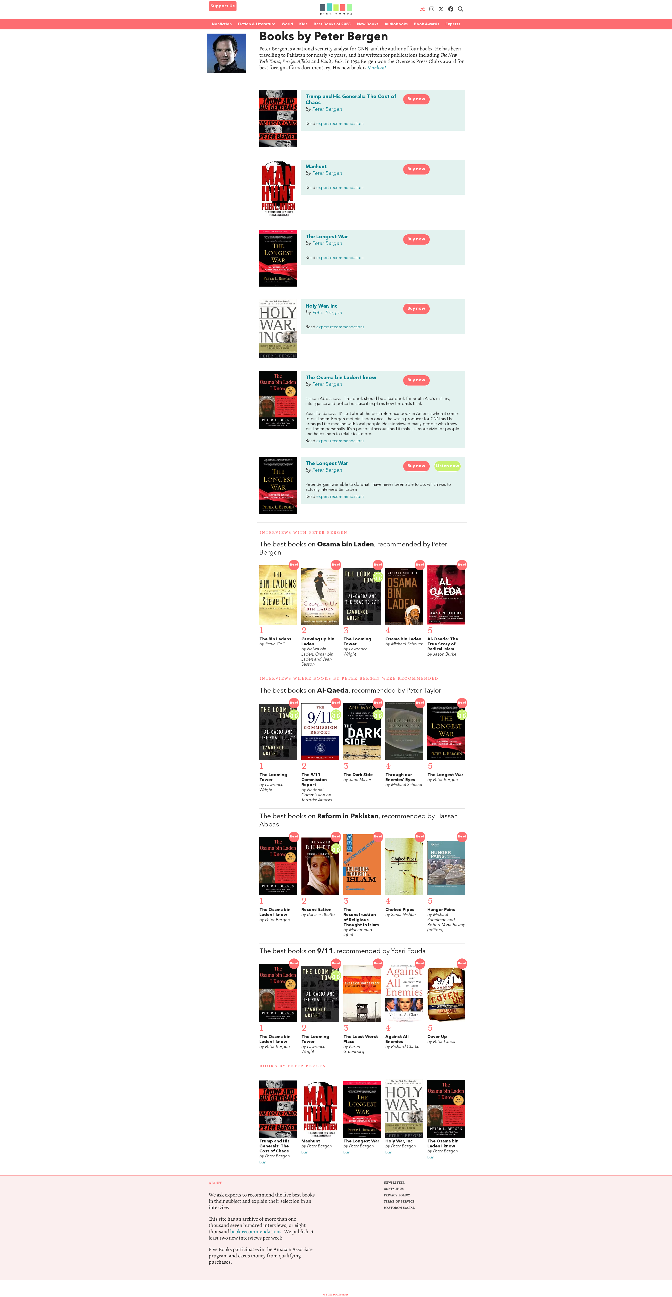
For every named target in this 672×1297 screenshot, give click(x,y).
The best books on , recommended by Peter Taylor (350, 691)
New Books (367, 24)
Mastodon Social (399, 1208)
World (287, 24)
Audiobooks (396, 24)
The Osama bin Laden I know (341, 378)
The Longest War (327, 237)
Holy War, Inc (321, 306)
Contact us (394, 1189)
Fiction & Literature (256, 24)
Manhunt (377, 67)
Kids (303, 24)
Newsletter (394, 1183)
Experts (452, 24)
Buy (262, 1162)
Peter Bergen (327, 109)
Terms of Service (399, 1202)
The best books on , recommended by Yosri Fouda (342, 951)
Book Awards (426, 24)
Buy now (416, 99)
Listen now (447, 466)
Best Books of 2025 (332, 24)
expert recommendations (340, 124)
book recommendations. (256, 1231)
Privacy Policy (397, 1195)
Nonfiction (222, 24)
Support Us (223, 6)
